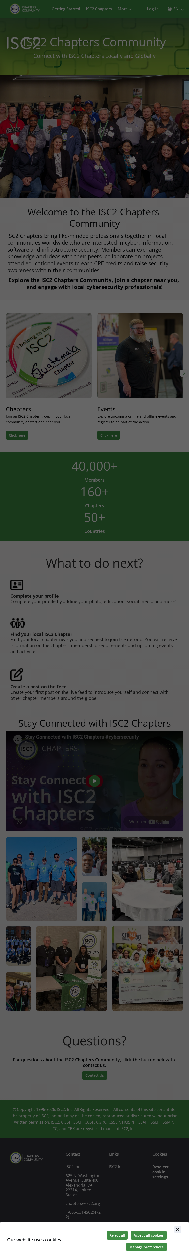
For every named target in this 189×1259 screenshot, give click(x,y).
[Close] (177, 1229)
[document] (94, 1240)
